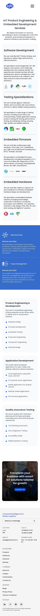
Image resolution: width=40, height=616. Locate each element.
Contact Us (20, 489)
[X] (10, 604)
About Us (6, 570)
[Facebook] (16, 604)
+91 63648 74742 (27, 530)
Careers (5, 574)
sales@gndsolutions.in (10, 540)
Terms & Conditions (10, 595)
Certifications (7, 577)
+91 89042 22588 (26, 533)
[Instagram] (21, 604)
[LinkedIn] (5, 604)
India (4, 530)
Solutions (6, 559)
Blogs (5, 588)
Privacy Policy (7, 592)
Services (5, 562)
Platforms (6, 556)
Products (6, 552)
